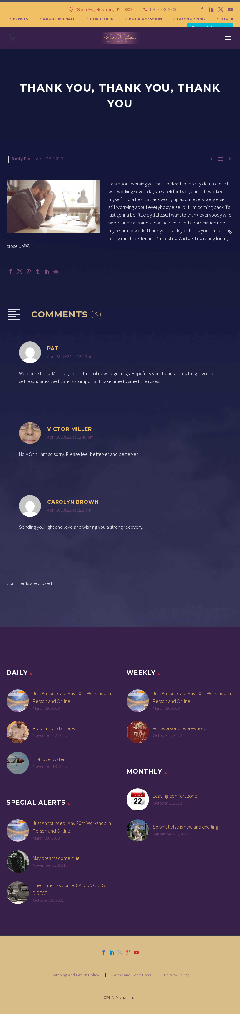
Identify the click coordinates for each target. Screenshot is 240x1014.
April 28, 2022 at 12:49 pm (70, 437)
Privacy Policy (176, 975)
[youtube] (136, 952)
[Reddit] (55, 271)
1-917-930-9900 (163, 9)
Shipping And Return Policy (75, 975)
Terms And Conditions (131, 975)
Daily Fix (21, 158)
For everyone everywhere (179, 728)
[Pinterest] (28, 271)
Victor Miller (69, 429)
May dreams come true (56, 858)
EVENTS (20, 19)
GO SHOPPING (191, 19)
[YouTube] (230, 9)
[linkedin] (111, 952)
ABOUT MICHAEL (59, 19)
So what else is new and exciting (185, 827)
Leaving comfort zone (175, 796)
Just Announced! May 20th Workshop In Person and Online (72, 697)
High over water (49, 759)
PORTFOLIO (102, 19)
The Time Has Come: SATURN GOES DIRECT (69, 889)
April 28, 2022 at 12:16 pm (70, 356)
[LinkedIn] (211, 9)
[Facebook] (202, 9)
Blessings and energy (54, 728)
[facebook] (103, 952)
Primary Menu (227, 38)
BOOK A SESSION (145, 19)
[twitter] (120, 952)
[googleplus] (128, 952)
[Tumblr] (37, 271)
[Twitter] (221, 9)
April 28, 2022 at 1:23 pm (69, 510)
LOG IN (226, 19)
